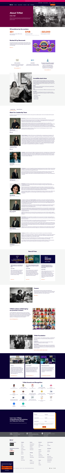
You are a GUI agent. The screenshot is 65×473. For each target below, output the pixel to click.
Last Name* (46, 414)
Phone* (46, 421)
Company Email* (36, 421)
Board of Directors (19, 109)
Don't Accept (6, 468)
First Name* (35, 414)
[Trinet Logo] (12, 5)
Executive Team (13, 109)
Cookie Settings (7, 470)
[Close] (12, 462)
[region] (7, 466)
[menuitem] (40, 3)
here (37, 424)
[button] (44, 427)
